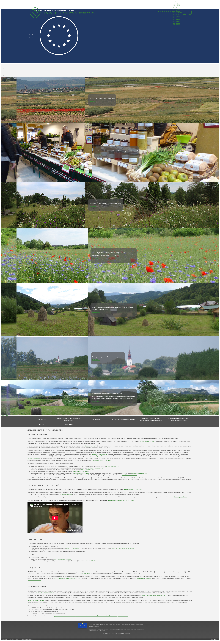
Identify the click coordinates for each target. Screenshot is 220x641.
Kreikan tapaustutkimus (112, 466)
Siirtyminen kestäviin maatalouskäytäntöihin (124, 419)
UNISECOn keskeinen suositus (36, 600)
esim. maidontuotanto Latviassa (132, 489)
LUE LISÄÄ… (93, 101)
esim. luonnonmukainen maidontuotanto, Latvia (121, 500)
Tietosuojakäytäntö (13, 639)
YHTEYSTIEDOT (41, 424)
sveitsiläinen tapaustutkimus (80, 471)
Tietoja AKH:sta (69, 424)
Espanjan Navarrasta (33, 459)
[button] (3, 415)
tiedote (31, 639)
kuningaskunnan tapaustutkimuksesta (97, 456)
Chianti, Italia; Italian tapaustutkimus (101, 460)
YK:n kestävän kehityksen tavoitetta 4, (45, 593)
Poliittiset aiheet (96, 419)
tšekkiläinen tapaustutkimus (99, 454)
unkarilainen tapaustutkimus (139, 473)
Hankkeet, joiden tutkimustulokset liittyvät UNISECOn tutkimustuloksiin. (179, 419)
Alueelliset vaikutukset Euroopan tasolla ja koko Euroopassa (68, 419)
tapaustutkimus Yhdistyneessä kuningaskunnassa (66, 578)
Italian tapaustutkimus (87, 470)
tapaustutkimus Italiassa (34, 580)
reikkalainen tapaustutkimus (81, 473)
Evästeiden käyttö (24, 639)
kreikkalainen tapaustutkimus (95, 468)
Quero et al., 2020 (85, 573)
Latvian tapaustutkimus (66, 494)
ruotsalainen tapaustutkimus (129, 475)
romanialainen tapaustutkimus (62, 559)
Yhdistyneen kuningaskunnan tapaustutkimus (124, 548)
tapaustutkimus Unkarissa (144, 578)
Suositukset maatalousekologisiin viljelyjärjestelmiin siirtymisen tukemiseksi (151, 419)
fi (175, 2)
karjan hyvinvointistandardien (74, 548)
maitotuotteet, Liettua (90, 561)
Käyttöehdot (4, 639)
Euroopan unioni (41, 419)
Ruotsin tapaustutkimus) (180, 497)
